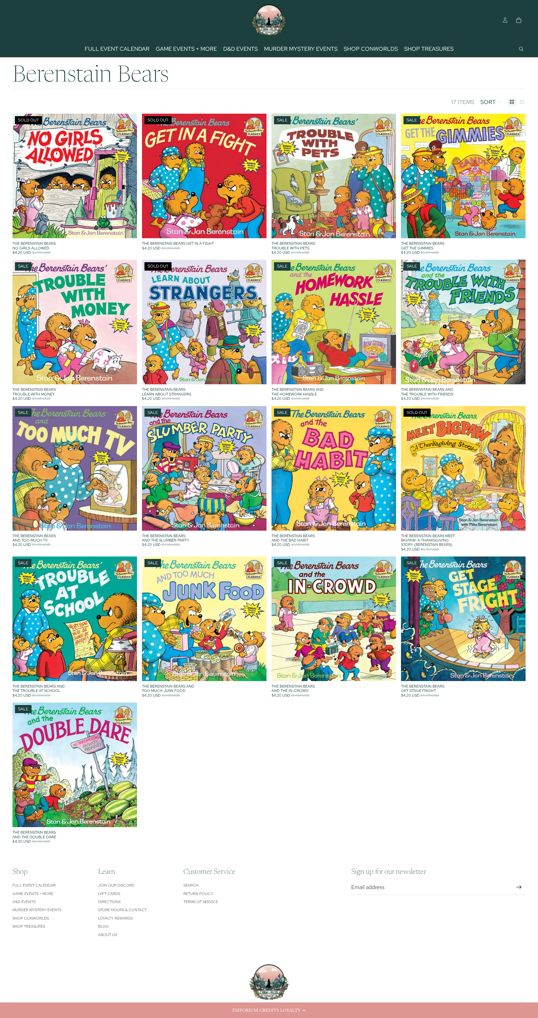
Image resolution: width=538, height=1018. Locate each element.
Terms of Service (200, 901)
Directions (109, 901)
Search (190, 885)
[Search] (521, 49)
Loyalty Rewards (115, 918)
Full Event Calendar (34, 885)
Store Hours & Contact (122, 909)
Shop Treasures (28, 926)
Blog (103, 926)
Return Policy (198, 893)
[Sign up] (519, 887)
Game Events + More (32, 893)
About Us (107, 934)
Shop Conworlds (30, 918)
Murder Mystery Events (36, 909)
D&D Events (23, 901)
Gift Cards (109, 893)
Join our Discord (116, 885)
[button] (269, 1010)
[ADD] (386, 228)
